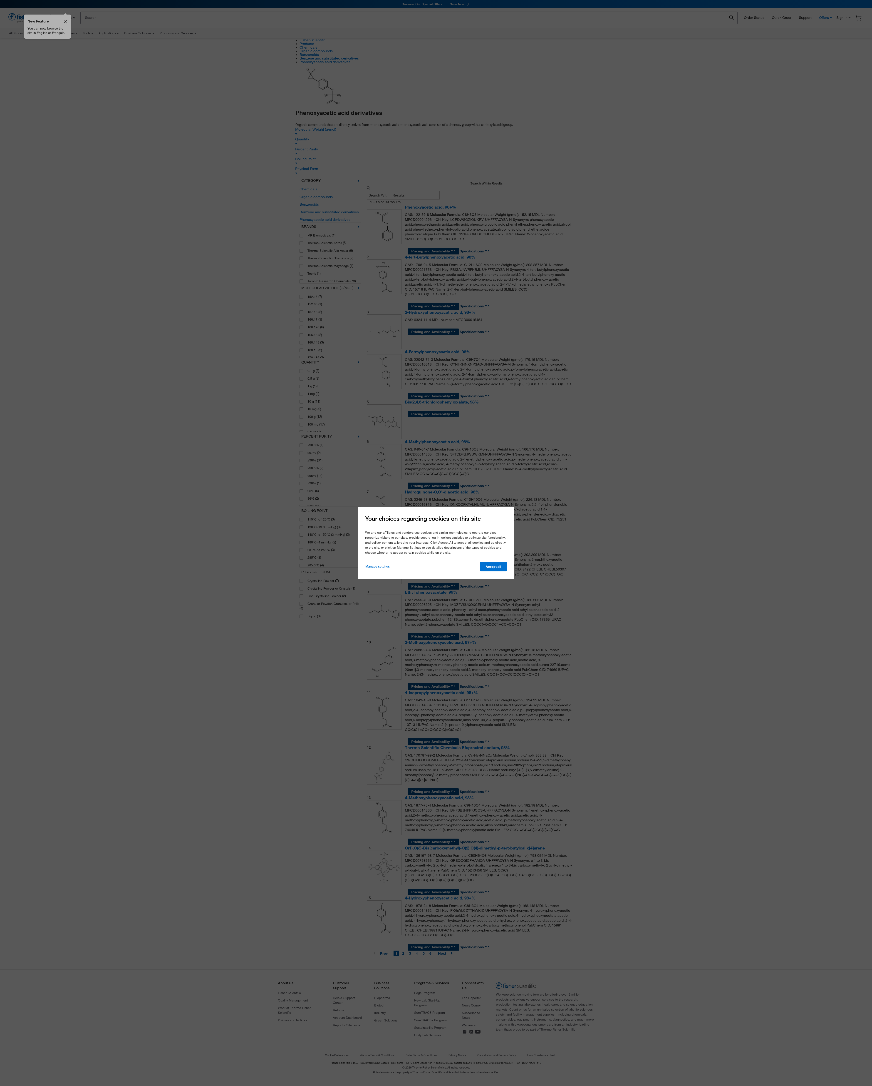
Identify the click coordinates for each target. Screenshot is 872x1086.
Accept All (493, 567)
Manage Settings (377, 566)
